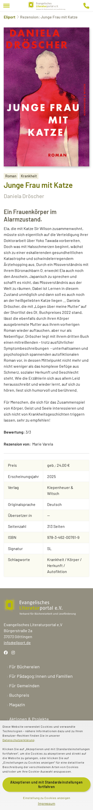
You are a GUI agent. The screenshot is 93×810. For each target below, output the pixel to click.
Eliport (9, 16)
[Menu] (6, 5)
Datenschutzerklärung (18, 740)
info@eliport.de (17, 642)
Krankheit (29, 176)
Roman (10, 176)
